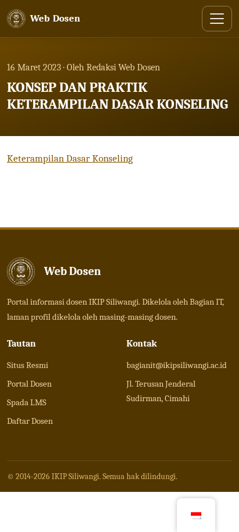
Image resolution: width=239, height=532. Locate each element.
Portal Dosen (29, 384)
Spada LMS (26, 402)
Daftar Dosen (30, 421)
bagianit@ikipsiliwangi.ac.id (176, 365)
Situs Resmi (27, 365)
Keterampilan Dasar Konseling (70, 158)
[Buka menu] (217, 18)
